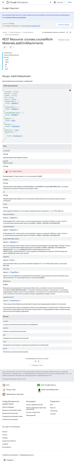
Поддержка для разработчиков (12, 416)
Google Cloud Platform (9, 441)
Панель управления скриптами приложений (36, 408)
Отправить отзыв (63, 40)
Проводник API (31, 415)
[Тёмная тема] (70, 90)
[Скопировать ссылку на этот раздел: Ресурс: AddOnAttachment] (33, 76)
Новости (52, 407)
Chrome (4, 435)
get (4, 335)
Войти (70, 2)
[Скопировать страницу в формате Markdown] (10, 47)
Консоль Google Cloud (33, 412)
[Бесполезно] (70, 32)
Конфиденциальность (27, 455)
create (5, 321)
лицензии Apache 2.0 (30, 373)
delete (5, 328)
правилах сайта (60, 373)
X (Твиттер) (53, 411)
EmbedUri (15, 103)
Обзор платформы (8, 407)
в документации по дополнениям (15, 17)
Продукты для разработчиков (11, 410)
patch (5, 348)
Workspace (22, 2)
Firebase (5, 438)
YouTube (53, 414)
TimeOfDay (15, 126)
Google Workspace (15, 32)
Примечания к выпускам (10, 413)
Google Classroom (10, 8)
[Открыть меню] (3, 2)
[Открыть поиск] (50, 2)
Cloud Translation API (33, 26)
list (4, 342)
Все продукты (6, 447)
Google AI (5, 444)
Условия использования (10, 419)
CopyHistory (17, 136)
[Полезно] (67, 32)
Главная (4, 32)
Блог (51, 404)
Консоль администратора (34, 404)
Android (4, 432)
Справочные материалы (12, 34)
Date (13, 120)
